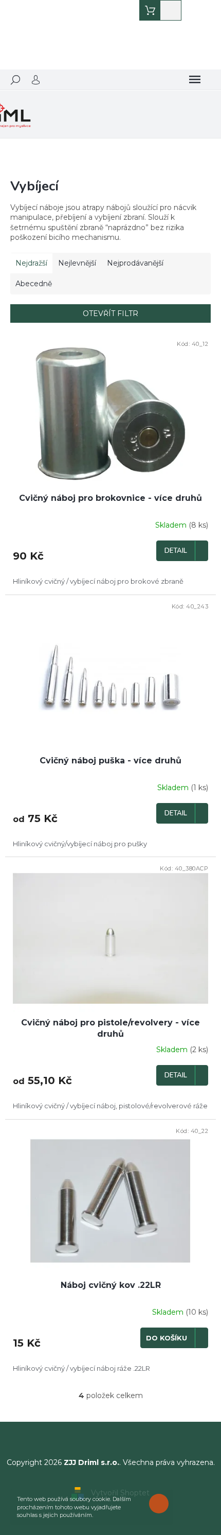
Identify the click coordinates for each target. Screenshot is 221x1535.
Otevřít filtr (110, 313)
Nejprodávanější (135, 263)
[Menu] (195, 80)
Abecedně (33, 283)
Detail (175, 550)
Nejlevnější (77, 263)
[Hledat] (15, 80)
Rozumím (161, 1503)
